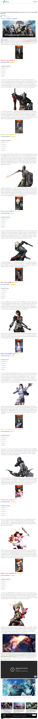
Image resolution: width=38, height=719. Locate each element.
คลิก (12, 716)
